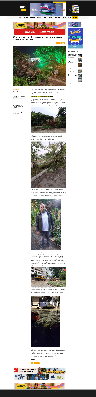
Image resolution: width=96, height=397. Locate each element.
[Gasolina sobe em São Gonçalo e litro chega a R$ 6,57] (80, 55)
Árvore (35, 359)
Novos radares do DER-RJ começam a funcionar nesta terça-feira (18, 106)
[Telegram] (64, 43)
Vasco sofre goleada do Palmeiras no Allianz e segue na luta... (72, 60)
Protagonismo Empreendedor (19, 96)
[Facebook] (57, 43)
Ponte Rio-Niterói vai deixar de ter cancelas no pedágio (19, 92)
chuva (38, 359)
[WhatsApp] (61, 43)
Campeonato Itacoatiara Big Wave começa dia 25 (73, 75)
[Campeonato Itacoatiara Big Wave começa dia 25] (80, 76)
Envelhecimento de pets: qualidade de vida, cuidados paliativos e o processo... (73, 65)
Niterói (41, 359)
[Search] (65, 2)
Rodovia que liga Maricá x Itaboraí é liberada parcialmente (18, 100)
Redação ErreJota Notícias (19, 42)
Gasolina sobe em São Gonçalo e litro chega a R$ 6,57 (72, 55)
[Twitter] (59, 43)
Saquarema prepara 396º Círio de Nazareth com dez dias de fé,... (73, 70)
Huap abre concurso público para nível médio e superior (18, 112)
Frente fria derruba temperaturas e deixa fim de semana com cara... (72, 80)
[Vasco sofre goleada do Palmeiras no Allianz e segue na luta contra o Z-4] (80, 60)
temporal (44, 359)
